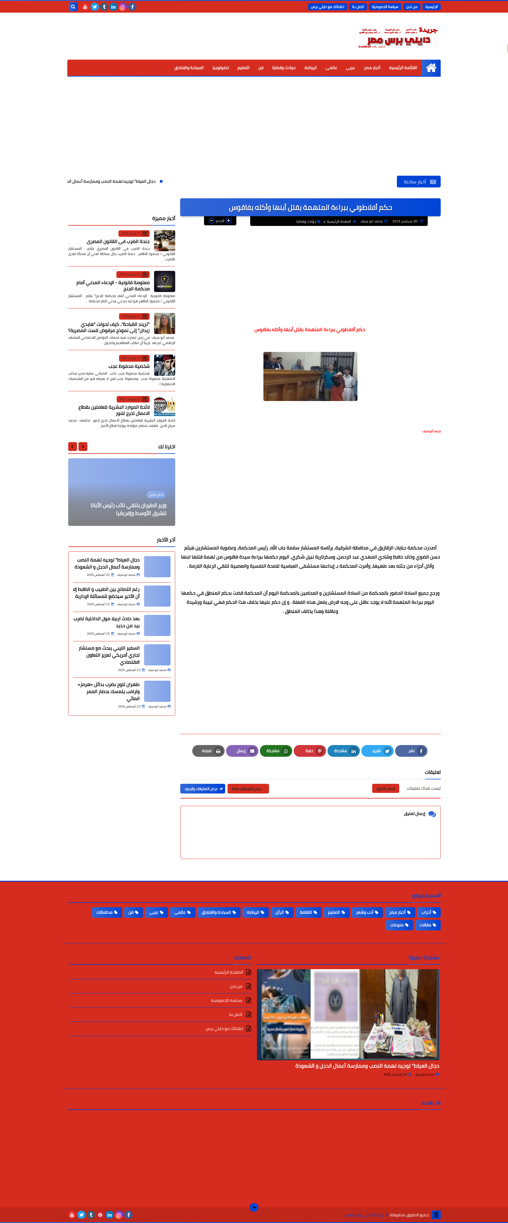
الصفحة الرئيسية (339, 221)
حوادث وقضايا (284, 67)
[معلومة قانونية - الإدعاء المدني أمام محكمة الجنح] (164, 281)
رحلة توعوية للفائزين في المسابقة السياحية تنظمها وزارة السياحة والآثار (126, 509)
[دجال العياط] (157, 566)
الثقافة (306, 912)
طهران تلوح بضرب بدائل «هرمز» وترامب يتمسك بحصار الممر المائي (109, 691)
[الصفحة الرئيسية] (431, 68)
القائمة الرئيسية (403, 67)
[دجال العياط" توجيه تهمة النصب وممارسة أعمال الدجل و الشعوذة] (348, 1014)
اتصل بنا (358, 6)
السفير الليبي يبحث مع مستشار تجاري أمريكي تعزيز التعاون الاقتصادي (109, 654)
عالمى (331, 67)
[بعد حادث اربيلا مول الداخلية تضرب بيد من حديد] (157, 625)
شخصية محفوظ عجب (129, 366)
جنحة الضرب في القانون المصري (118, 241)
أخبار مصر (372, 67)
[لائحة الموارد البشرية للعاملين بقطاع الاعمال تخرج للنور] (164, 406)
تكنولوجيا (221, 67)
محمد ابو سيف (425, 1074)
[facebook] (132, 7)
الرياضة (311, 67)
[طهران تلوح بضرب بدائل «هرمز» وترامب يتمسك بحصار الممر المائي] (157, 691)
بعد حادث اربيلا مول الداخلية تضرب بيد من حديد (106, 622)
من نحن (411, 6)
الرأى (279, 912)
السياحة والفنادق (189, 67)
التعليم (244, 67)
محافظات (104, 912)
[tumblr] (104, 7)
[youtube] (85, 7)
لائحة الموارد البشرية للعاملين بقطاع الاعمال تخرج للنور (114, 409)
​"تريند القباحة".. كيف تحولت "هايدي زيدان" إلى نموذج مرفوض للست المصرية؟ (109, 327)
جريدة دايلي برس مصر (365, 1215)
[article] (121, 492)
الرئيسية (431, 6)
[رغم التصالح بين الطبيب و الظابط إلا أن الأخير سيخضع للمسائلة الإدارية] (157, 596)
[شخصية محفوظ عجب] (164, 365)
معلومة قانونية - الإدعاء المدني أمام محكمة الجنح (113, 285)
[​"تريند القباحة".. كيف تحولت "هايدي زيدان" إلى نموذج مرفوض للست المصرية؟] (164, 323)
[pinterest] (100, 1215)
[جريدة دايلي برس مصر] (398, 36)
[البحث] (73, 6)
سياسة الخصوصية (385, 6)
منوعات (397, 925)
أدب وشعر (364, 912)
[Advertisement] (254, 131)
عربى (350, 67)
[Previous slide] (82, 446)
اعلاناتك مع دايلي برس (327, 6)
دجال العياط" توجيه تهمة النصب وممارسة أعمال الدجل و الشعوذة (137, 181)
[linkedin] (113, 7)
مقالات (425, 925)
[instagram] (123, 7)
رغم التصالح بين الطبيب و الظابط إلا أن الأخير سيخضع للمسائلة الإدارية (106, 592)
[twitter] (95, 7)
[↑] (254, 1207)
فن (260, 67)
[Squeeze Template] (436, 1214)
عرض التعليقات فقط (247, 788)
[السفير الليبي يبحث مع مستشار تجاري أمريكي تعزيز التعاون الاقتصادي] (157, 654)
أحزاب (426, 912)
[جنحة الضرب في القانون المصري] (164, 240)
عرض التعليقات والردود (201, 788)
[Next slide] (72, 446)
